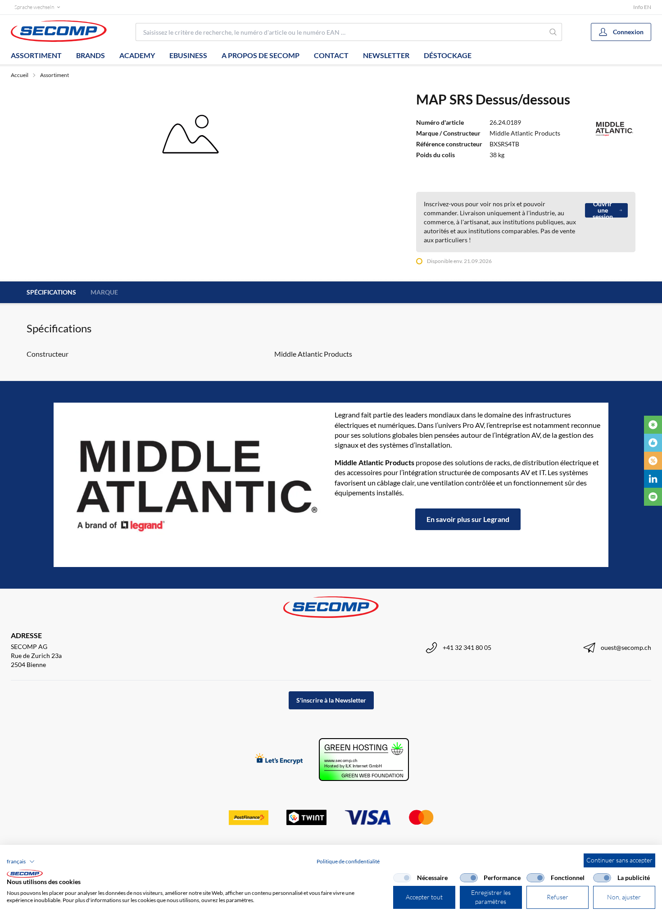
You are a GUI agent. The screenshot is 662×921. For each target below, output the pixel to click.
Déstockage (448, 55)
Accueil (19, 75)
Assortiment (36, 55)
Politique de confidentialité (348, 861)
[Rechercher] (553, 32)
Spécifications (51, 292)
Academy (137, 55)
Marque (104, 292)
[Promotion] (653, 461)
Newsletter (386, 55)
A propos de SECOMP (260, 55)
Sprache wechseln (34, 7)
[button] (21, 862)
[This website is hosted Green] (364, 759)
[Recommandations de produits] (653, 443)
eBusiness (188, 55)
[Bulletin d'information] (653, 497)
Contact (331, 55)
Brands (90, 55)
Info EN (642, 7)
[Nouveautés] (653, 425)
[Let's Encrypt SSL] (279, 759)
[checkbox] (402, 877)
